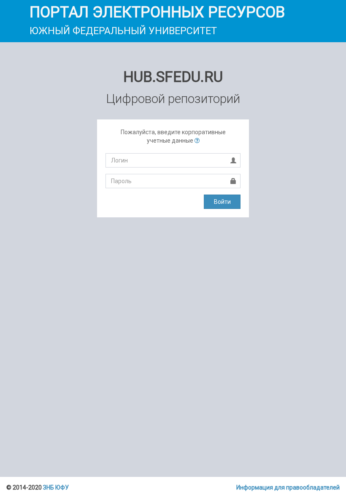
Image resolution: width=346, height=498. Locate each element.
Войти (222, 201)
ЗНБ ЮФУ (56, 487)
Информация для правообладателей (288, 487)
